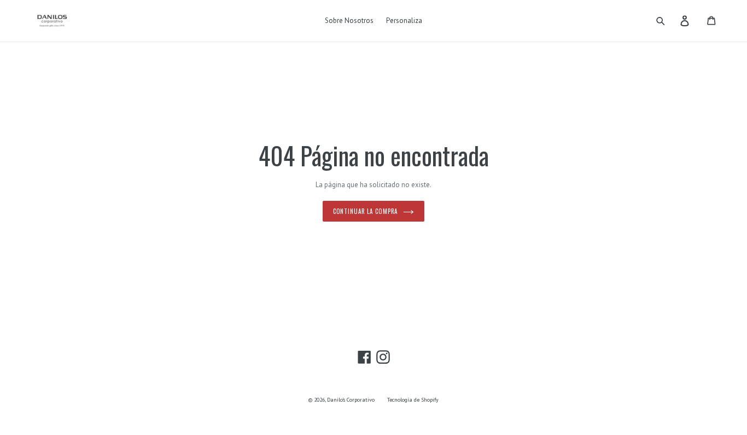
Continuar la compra (365, 211)
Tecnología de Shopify (413, 399)
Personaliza (404, 20)
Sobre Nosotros (349, 20)
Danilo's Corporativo (351, 399)
